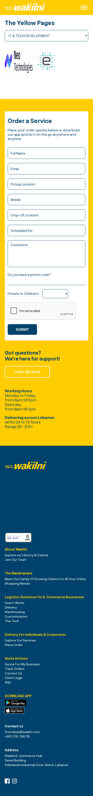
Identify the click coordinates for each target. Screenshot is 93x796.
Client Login (14, 678)
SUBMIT (22, 329)
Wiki (8, 682)
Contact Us (13, 673)
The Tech (12, 621)
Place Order (14, 645)
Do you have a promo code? (29, 275)
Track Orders (14, 669)
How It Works (14, 603)
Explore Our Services (20, 640)
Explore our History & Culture (26, 555)
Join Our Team (16, 559)
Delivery (11, 607)
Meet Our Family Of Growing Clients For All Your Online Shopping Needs (45, 581)
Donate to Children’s (23, 293)
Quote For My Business (22, 664)
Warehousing (15, 612)
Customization (16, 616)
